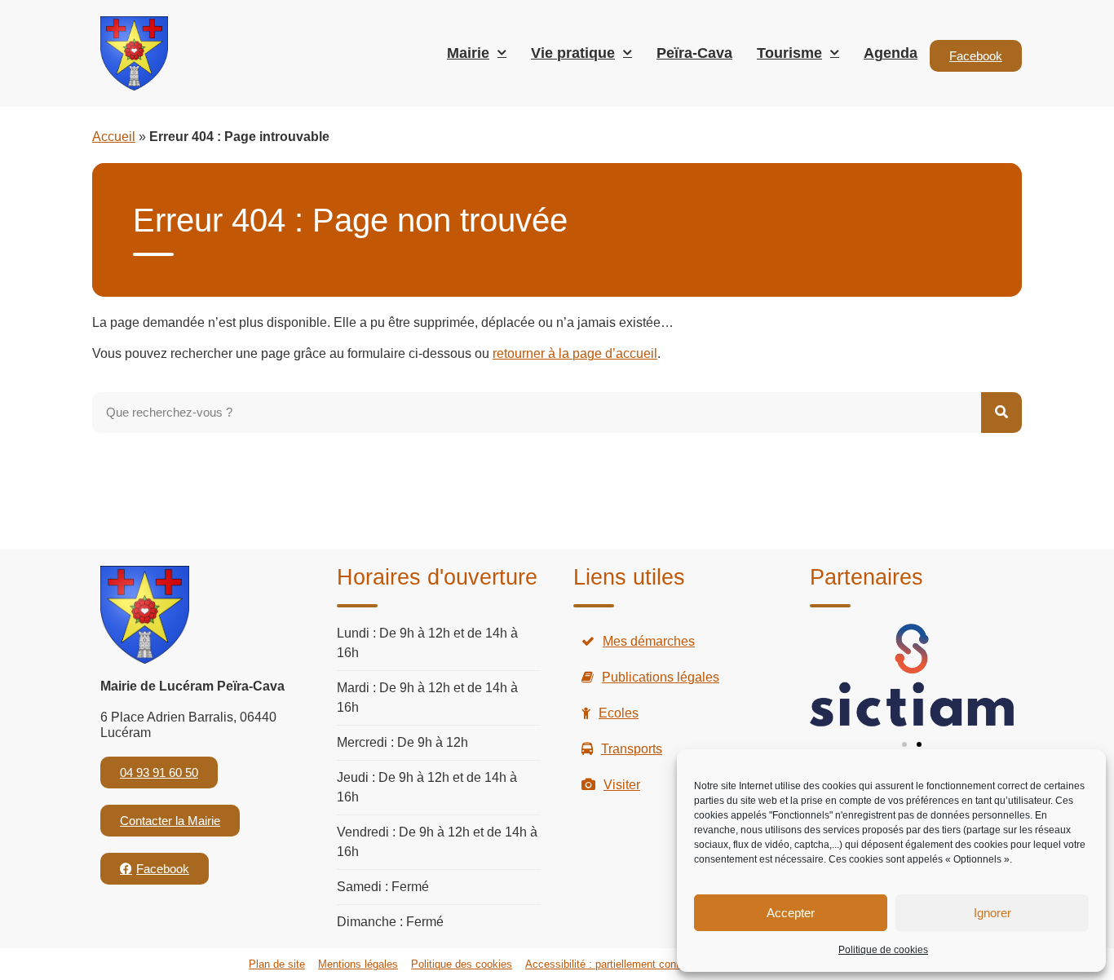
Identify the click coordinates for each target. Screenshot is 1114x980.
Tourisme (789, 53)
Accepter (791, 913)
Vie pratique (573, 53)
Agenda (890, 53)
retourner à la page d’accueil (575, 353)
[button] (904, 744)
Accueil (113, 136)
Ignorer (992, 913)
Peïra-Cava (694, 53)
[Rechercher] (1001, 412)
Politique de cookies (883, 950)
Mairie (468, 53)
